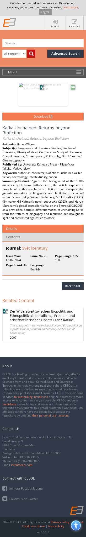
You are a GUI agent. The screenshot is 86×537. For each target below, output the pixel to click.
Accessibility (56, 526)
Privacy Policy (60, 522)
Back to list (72, 286)
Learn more (70, 7)
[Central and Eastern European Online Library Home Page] (9, 22)
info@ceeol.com (21, 465)
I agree (45, 12)
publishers (9, 404)
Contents (13, 237)
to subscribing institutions (31, 397)
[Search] (31, 54)
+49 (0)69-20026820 (25, 461)
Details (11, 228)
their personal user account (50, 415)
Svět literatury (35, 248)
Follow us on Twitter (23, 499)
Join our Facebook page (26, 488)
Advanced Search (65, 53)
